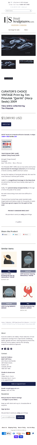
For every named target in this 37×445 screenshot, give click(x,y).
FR (11, 2)
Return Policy (22, 427)
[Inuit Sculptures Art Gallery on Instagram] (8, 349)
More (26, 30)
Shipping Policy (12, 427)
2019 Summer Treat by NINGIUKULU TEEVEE (27, 274)
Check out (24, 7)
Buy (9, 271)
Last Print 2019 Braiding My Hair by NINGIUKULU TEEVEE (7, 275)
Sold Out (28, 271)
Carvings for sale (14, 30)
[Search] (30, 10)
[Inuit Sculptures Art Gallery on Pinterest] (11, 349)
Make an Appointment (18, 384)
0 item (15, 7)
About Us (4, 427)
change (26, 2)
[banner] (18, 21)
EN (9, 2)
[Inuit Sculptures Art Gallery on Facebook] (5, 349)
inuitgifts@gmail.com (12, 388)
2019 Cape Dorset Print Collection (20, 322)
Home (2, 322)
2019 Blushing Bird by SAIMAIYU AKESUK (27, 307)
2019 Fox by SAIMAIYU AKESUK (8, 307)
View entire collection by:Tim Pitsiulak (13, 107)
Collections (8, 322)
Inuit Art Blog (30, 427)
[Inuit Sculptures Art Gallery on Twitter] (2, 349)
